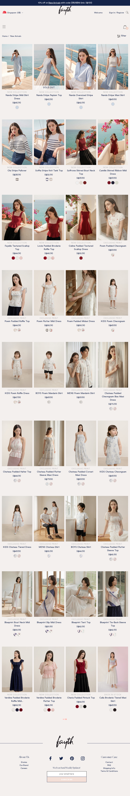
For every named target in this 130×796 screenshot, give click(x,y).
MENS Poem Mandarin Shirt (81, 393)
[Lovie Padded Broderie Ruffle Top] (49, 217)
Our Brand (24, 765)
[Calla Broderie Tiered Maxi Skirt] (113, 669)
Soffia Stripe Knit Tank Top (49, 171)
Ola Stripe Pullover (17, 171)
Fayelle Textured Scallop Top (17, 247)
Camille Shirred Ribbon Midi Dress (113, 172)
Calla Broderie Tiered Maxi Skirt (112, 699)
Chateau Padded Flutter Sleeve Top (113, 549)
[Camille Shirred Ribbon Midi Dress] (113, 142)
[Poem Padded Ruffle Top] (17, 293)
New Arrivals (54, 3)
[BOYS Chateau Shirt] (81, 518)
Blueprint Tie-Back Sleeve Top (113, 624)
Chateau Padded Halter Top (17, 472)
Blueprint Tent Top (81, 622)
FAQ (109, 765)
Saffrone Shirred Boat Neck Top (81, 172)
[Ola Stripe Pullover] (17, 142)
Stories (24, 762)
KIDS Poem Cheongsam (113, 321)
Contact (109, 762)
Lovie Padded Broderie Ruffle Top (49, 247)
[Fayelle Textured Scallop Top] (17, 217)
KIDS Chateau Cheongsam (113, 472)
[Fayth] (65, 19)
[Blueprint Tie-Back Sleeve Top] (113, 594)
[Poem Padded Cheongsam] (113, 217)
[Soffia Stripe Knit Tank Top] (49, 142)
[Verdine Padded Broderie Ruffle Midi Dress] (17, 669)
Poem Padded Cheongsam (113, 246)
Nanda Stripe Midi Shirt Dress (17, 97)
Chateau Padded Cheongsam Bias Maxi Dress (113, 396)
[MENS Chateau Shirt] (49, 518)
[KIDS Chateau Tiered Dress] (17, 518)
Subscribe (66, 780)
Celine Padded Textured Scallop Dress (81, 247)
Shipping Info (109, 768)
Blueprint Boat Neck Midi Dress (17, 624)
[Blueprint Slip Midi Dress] (49, 594)
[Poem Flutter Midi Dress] (49, 293)
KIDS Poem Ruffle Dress (17, 393)
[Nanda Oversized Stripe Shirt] (81, 67)
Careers (24, 768)
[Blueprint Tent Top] (81, 594)
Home (4, 36)
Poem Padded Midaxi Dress (81, 321)
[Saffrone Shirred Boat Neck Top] (81, 142)
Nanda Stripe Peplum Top (49, 95)
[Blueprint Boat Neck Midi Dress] (17, 594)
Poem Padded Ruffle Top (17, 321)
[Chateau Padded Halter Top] (17, 443)
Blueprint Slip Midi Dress (49, 622)
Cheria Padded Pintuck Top (81, 698)
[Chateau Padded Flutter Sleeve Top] (113, 518)
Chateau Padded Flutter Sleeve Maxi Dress (49, 473)
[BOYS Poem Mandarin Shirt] (49, 364)
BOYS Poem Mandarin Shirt (49, 393)
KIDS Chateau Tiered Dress (17, 547)
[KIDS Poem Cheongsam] (113, 293)
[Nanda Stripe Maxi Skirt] (113, 67)
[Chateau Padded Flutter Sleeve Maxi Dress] (49, 443)
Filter (123, 36)
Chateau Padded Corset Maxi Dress (81, 473)
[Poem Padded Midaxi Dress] (81, 293)
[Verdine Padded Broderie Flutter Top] (49, 669)
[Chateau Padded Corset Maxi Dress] (81, 443)
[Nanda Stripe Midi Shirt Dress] (17, 67)
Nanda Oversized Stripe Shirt (81, 97)
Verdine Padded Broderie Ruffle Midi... (17, 699)
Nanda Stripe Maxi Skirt (113, 95)
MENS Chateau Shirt (49, 547)
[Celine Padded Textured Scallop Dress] (81, 217)
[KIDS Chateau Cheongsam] (113, 443)
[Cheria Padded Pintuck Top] (81, 669)
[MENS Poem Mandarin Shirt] (81, 364)
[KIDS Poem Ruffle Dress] (17, 364)
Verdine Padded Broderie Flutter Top (49, 699)
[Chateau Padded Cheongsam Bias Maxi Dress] (113, 364)
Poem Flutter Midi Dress (49, 321)
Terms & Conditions (109, 771)
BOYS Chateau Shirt (81, 547)
